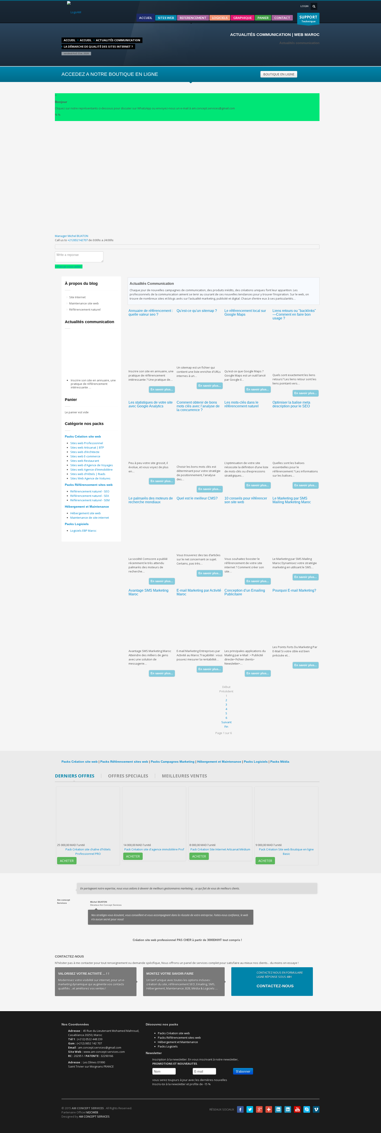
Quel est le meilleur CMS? (197, 498)
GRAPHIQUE (242, 18)
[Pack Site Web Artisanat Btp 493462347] (220, 815)
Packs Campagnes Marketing (172, 761)
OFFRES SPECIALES (128, 776)
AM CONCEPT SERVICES (94, 1116)
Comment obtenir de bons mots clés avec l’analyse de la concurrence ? (198, 406)
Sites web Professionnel (86, 443)
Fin (226, 727)
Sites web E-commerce (85, 456)
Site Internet (77, 297)
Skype (306, 1109)
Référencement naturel (85, 309)
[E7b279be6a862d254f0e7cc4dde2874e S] (201, 439)
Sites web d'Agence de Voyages (91, 465)
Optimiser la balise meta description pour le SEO (291, 404)
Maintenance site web (84, 303)
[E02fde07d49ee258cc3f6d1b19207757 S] (201, 623)
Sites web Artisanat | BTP (87, 447)
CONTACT (282, 18)
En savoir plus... (162, 389)
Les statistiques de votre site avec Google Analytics (151, 404)
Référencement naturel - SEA (89, 496)
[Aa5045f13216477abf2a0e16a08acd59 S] (201, 527)
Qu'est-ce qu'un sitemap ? (197, 311)
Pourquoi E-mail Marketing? (294, 590)
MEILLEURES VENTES (184, 776)
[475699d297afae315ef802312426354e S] (153, 436)
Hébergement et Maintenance (87, 506)
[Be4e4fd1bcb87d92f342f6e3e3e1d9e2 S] (249, 623)
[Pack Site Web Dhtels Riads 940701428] (88, 815)
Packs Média (279, 761)
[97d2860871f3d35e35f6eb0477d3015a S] (153, 623)
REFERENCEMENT (193, 18)
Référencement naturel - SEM (90, 500)
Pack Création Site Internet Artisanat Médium (220, 849)
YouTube (297, 1109)
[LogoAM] (74, 12)
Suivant (226, 722)
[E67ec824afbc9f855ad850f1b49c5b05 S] (201, 340)
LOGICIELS (220, 18)
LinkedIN (278, 1109)
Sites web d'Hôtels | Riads (87, 474)
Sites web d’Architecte (84, 452)
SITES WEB (166, 18)
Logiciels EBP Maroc (83, 531)
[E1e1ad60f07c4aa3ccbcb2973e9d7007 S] (297, 436)
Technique (308, 19)
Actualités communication (118, 40)
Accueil (69, 40)
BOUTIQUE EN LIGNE (278, 74)
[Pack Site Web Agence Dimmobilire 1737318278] (154, 815)
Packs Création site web (83, 436)
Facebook (240, 1109)
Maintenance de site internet (89, 518)
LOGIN (304, 6)
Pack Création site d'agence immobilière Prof (154, 849)
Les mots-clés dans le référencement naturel (241, 404)
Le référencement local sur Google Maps (245, 312)
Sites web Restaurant (84, 461)
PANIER (263, 18)
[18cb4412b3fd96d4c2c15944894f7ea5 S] (297, 531)
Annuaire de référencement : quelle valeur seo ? (151, 312)
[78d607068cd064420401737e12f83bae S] (153, 531)
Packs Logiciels (77, 524)
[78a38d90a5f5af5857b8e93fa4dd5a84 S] (153, 344)
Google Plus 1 (259, 1109)
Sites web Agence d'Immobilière (91, 469)
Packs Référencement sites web (89, 484)
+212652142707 (78, 240)
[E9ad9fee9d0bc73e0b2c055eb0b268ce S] (249, 531)
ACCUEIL (145, 18)
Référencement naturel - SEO (89, 491)
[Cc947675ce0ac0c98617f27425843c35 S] (297, 620)
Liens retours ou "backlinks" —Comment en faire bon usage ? (294, 314)
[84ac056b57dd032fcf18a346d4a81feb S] (249, 344)
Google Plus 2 (268, 1109)
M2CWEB (92, 1112)
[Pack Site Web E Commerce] (286, 815)
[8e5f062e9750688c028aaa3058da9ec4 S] (249, 436)
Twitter (250, 1109)
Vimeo (316, 1109)
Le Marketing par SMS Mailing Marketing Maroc (292, 500)
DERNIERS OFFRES (74, 776)
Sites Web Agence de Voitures (90, 478)
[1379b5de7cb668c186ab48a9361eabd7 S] (297, 348)
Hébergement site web (85, 513)
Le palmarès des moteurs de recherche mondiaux (151, 500)
